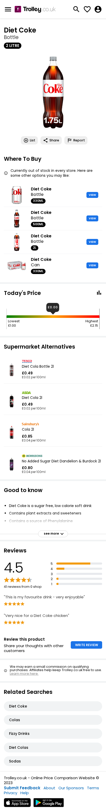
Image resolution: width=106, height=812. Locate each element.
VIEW (92, 195)
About (49, 788)
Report (79, 140)
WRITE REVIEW (86, 645)
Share (54, 140)
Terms (93, 788)
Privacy (10, 792)
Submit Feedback (22, 788)
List (32, 140)
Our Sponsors (71, 788)
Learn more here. (24, 673)
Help (24, 792)
